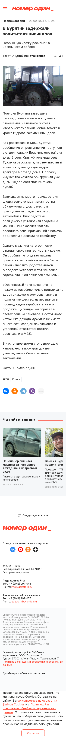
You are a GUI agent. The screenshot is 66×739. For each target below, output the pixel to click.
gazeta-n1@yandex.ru (24, 601)
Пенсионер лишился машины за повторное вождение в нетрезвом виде (20, 466)
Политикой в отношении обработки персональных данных (29, 708)
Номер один (33, 9)
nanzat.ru (39, 673)
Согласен (33, 733)
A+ (61, 56)
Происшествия (14, 21)
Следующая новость (35, 515)
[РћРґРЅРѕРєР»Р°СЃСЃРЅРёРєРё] (14, 391)
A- (55, 56)
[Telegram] (23, 391)
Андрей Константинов (28, 56)
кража (16, 379)
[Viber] (32, 391)
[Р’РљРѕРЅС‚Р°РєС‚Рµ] (6, 391)
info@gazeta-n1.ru (21, 586)
